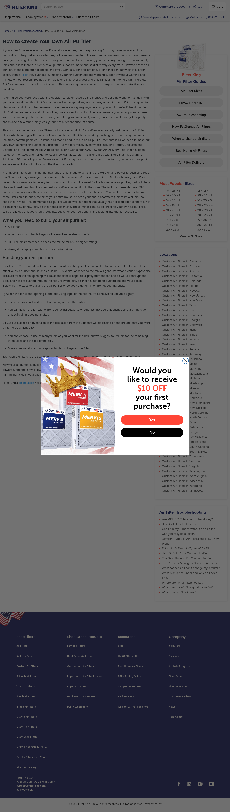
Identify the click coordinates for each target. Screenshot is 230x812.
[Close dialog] (186, 361)
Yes (152, 420)
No (152, 432)
